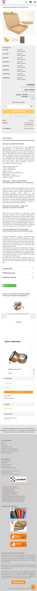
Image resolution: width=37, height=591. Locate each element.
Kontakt (3, 442)
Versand (32, 91)
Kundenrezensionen (9, 277)
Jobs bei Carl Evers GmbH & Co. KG (10, 488)
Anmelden (18, 392)
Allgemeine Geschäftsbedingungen (9, 451)
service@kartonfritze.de (10, 467)
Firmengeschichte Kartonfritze (9, 486)
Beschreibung (7, 138)
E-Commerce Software (13, 588)
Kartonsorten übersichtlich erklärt (10, 492)
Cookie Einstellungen (6, 452)
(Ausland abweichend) (28, 126)
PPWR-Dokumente (9, 273)
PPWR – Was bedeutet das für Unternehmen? (13, 501)
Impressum (4, 444)
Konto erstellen (7, 395)
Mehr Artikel (7, 419)
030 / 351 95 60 (7, 464)
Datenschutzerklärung (6, 446)
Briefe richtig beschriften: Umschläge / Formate (13, 496)
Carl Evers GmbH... (8, 408)
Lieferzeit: (5, 122)
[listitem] (18, 360)
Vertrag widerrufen (18, 582)
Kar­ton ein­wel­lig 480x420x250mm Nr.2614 (18, 314)
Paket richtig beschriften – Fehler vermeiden (13, 500)
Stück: (32, 99)
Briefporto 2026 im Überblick (9, 493)
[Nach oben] (4, 588)
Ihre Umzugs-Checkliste (8, 489)
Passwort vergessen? (9, 398)
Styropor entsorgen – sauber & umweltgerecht (13, 499)
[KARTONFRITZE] (3, 2)
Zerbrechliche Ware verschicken (10, 495)
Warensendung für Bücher (8, 490)
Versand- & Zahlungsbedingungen (9, 449)
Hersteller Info (7, 269)
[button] (9, 285)
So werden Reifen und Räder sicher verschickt (13, 497)
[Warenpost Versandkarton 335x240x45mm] (18, 22)
